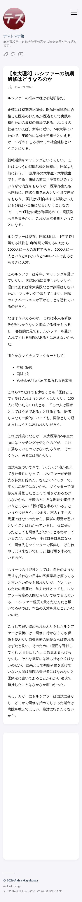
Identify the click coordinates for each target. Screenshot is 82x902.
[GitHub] (13, 55)
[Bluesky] (6, 55)
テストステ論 (13, 36)
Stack (15, 891)
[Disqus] (41, 795)
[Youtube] (20, 55)
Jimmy (26, 891)
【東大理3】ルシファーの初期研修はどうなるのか (41, 76)
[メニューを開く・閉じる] (74, 12)
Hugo (18, 886)
